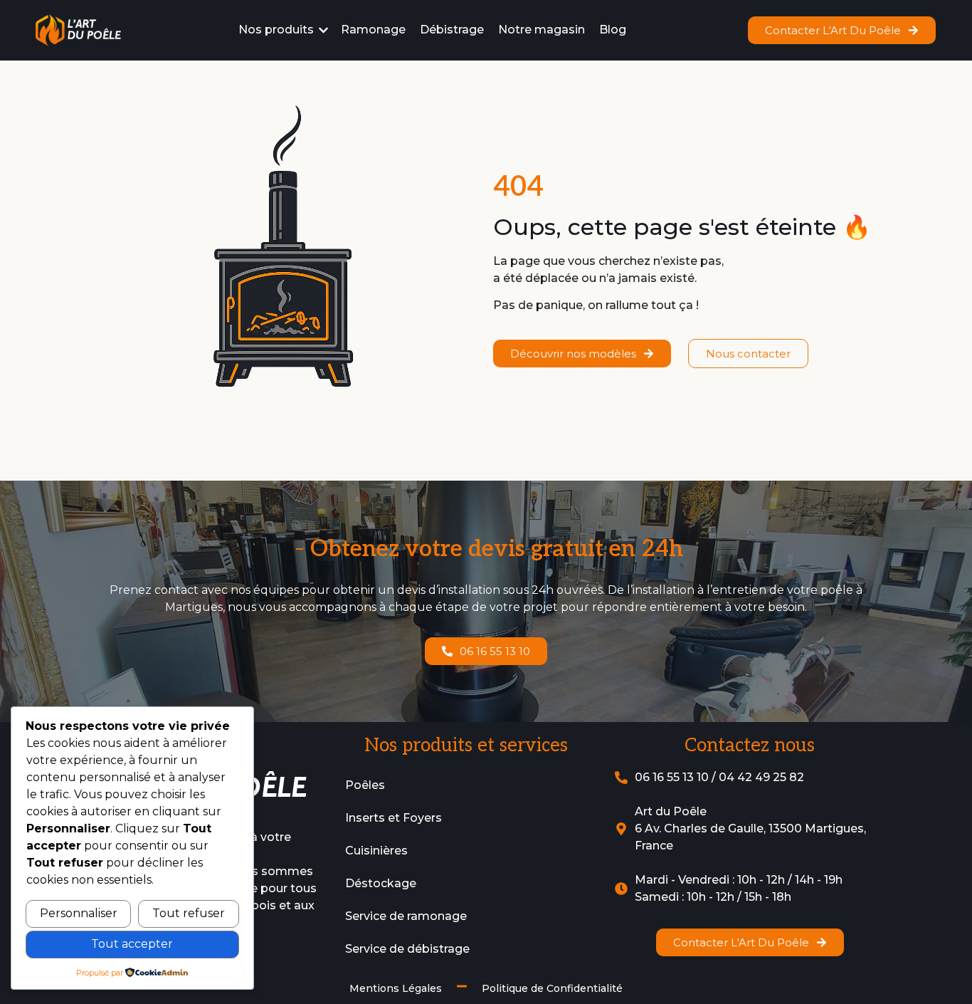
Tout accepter (132, 944)
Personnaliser (78, 913)
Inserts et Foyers (393, 818)
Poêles (365, 785)
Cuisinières (376, 850)
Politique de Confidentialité (552, 988)
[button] (284, 30)
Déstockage (380, 883)
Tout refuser (188, 913)
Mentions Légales (395, 988)
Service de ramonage (406, 916)
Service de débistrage (407, 949)
